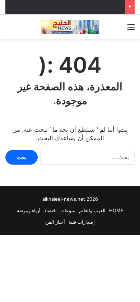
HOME (116, 210)
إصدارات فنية (82, 222)
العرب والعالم (92, 210)
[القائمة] (131, 29)
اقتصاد (50, 210)
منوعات (67, 210)
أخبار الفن (55, 222)
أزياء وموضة (29, 210)
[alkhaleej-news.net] (70, 27)
